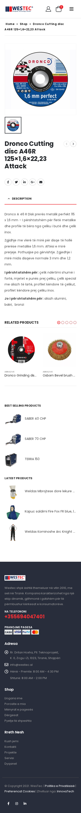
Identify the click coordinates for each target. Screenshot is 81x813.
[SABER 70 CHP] (12, 439)
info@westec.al (21, 665)
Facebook (8, 182)
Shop (24, 24)
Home (10, 24)
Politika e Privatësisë (60, 786)
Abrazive (9, 371)
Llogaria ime (13, 698)
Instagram (16, 803)
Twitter (16, 182)
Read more (31, 340)
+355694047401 (24, 616)
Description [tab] (22, 198)
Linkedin (25, 803)
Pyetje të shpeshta (18, 721)
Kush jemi (11, 741)
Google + (32, 182)
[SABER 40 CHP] (12, 419)
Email (40, 182)
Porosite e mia (15, 704)
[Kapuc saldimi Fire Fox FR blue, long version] (12, 512)
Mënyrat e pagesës (18, 709)
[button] (59, 322)
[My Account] (48, 9)
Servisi (9, 758)
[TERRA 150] (12, 460)
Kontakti (10, 747)
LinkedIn (24, 182)
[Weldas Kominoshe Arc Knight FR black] (12, 532)
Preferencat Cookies (19, 791)
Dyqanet (10, 764)
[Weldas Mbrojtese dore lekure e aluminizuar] (12, 492)
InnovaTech (65, 791)
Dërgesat (11, 715)
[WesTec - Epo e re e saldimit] (19, 9)
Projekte (10, 752)
